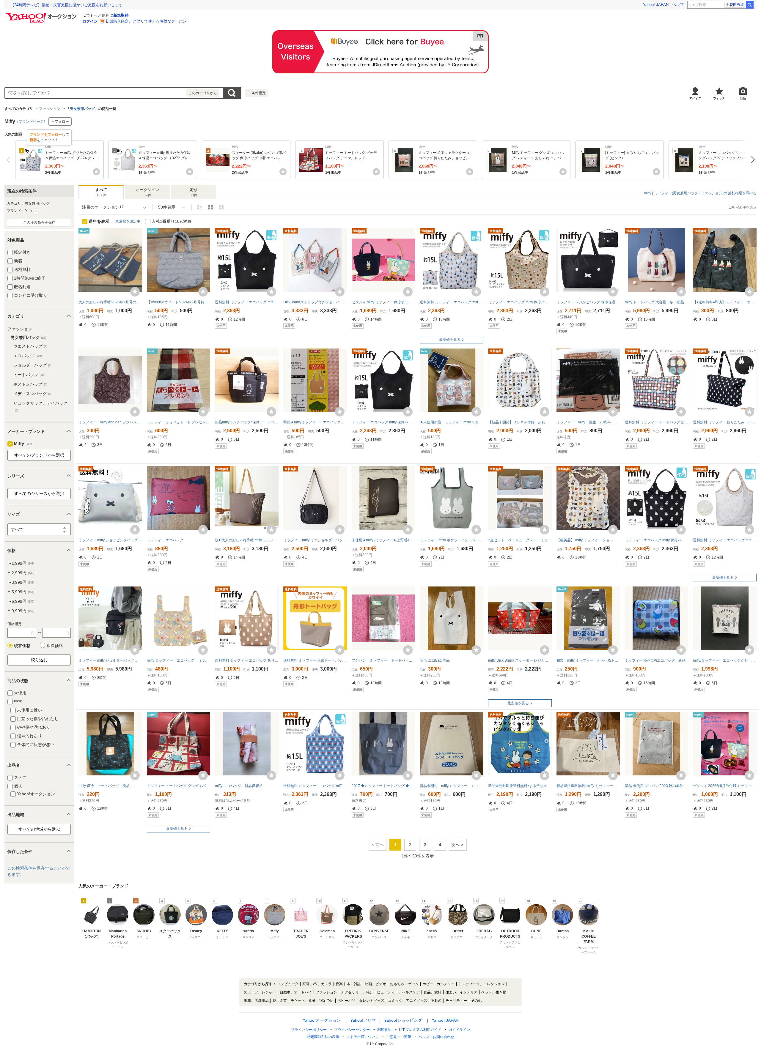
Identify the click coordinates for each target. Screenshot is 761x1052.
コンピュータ (287, 984)
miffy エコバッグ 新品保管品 (238, 786)
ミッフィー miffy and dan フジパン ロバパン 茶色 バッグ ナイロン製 (110, 422)
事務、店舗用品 (256, 1001)
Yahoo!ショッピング (403, 1020)
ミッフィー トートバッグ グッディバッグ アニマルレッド (178, 786)
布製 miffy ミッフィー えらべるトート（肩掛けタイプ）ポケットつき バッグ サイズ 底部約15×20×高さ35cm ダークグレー (588, 660)
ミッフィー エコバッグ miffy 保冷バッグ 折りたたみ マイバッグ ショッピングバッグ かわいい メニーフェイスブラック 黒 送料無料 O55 (656, 540)
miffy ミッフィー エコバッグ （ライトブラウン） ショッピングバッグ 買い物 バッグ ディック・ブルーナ (178, 660)
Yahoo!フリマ (363, 1020)
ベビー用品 (346, 1001)
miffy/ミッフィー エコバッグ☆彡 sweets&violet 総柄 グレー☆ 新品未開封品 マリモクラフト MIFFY (725, 660)
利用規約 (384, 1030)
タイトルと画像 (199, 207)
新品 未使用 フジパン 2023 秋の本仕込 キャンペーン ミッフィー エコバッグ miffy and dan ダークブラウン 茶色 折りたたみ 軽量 (656, 786)
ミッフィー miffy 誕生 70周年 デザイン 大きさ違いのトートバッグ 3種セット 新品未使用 (588, 422)
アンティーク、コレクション (481, 984)
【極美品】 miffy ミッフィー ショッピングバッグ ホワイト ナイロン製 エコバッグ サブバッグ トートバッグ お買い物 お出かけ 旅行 (588, 540)
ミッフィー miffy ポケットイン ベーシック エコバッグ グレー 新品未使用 (451, 540)
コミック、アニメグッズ (407, 1001)
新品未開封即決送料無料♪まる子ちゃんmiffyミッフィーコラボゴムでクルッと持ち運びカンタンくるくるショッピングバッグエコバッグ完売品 (520, 786)
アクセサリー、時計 (357, 992)
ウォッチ (719, 98)
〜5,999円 (20, 591)
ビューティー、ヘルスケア (398, 992)
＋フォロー (60, 121)
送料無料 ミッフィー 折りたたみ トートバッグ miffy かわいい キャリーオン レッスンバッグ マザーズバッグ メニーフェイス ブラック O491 (725, 422)
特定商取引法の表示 (323, 1037)
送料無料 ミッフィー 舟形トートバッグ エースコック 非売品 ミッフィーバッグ (315, 660)
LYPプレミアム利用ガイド (420, 1030)
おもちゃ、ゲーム (404, 984)
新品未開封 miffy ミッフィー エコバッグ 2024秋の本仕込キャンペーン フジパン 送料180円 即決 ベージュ (451, 786)
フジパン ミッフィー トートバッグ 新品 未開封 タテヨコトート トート (383, 660)
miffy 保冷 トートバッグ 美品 (104, 786)
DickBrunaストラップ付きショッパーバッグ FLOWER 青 (315, 302)
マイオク (695, 98)
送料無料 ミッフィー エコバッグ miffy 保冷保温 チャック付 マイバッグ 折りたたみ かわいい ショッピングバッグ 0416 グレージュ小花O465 (725, 540)
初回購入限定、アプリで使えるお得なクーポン (146, 21)
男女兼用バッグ (82, 109)
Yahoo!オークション (322, 1020)
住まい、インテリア (461, 992)
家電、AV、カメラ (317, 984)
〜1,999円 (20, 563)
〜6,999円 (20, 601)
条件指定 (256, 93)
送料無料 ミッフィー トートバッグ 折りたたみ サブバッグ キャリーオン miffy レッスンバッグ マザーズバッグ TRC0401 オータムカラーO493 (656, 422)
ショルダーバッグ (32, 365)
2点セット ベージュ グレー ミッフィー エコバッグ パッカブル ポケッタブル (520, 540)
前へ (9, 160)
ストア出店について (363, 1037)
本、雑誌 (354, 984)
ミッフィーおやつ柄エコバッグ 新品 (655, 660)
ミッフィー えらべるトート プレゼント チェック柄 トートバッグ (178, 422)
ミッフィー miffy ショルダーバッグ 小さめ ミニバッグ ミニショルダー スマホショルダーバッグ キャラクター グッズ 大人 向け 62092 (110, 660)
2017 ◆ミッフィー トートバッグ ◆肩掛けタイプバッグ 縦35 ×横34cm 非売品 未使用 (383, 786)
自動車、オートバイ (296, 992)
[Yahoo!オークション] (41, 15)
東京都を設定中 (127, 221)
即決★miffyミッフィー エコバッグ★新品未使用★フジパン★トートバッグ (315, 422)
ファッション (49, 109)
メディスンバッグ (32, 393)
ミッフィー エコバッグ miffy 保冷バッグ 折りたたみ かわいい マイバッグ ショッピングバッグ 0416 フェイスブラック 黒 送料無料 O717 (383, 422)
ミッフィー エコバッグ (165, 540)
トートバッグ (29, 374)
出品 (743, 98)
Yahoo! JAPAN (656, 4)
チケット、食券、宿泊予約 (312, 1001)
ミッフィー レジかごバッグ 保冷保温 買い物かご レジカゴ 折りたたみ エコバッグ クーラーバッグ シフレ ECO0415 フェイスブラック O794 (588, 302)
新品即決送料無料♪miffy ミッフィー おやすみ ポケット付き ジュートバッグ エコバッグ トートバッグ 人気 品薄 (588, 786)
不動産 (436, 1001)
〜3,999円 (20, 582)
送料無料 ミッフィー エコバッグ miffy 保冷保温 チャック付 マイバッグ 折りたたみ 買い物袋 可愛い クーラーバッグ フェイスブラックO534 (247, 302)
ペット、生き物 (493, 992)
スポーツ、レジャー (260, 992)
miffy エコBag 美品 (435, 660)
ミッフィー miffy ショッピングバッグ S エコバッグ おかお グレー (110, 540)
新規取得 (121, 15)
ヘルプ (678, 4)
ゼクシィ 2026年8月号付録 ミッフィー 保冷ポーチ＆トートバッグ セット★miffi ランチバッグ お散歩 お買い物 (725, 786)
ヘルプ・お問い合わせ (436, 1037)
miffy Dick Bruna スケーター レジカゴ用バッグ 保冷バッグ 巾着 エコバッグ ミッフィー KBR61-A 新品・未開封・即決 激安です (520, 660)
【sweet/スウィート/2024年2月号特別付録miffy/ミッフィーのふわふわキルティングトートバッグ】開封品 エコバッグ (178, 302)
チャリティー (456, 1001)
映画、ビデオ (375, 984)
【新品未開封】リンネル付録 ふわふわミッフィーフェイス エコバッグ (520, 422)
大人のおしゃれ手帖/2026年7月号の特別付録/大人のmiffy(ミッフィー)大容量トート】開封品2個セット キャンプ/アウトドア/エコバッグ (110, 302)
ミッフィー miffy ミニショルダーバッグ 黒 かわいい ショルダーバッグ (315, 540)
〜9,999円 (20, 610)
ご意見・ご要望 (398, 1037)
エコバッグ (27, 355)
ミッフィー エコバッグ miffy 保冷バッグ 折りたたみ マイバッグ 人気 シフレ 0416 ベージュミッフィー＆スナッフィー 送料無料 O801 (520, 302)
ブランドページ (31, 121)
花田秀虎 (736, 5)
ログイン (90, 21)
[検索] (750, 5)
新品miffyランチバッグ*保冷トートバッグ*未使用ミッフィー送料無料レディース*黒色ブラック (247, 422)
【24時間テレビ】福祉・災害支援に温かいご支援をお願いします (66, 5)
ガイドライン (459, 1030)
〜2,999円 (20, 572)
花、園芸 (280, 1001)
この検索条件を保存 (39, 222)
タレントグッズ (371, 1001)
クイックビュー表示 (221, 207)
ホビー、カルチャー (438, 984)
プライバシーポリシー (309, 1030)
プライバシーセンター (352, 1030)
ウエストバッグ (30, 346)
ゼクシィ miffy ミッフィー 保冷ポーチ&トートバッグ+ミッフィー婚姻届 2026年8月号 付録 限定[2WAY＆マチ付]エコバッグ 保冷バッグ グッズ (383, 302)
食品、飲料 (432, 992)
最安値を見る (449, 339)
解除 (36, 210)
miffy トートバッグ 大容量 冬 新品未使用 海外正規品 (656, 302)
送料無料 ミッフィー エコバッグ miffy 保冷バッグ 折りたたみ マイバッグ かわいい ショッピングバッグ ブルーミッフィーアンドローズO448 (315, 786)
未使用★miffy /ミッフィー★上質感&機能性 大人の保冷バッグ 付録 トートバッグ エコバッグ (383, 540)
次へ (751, 160)
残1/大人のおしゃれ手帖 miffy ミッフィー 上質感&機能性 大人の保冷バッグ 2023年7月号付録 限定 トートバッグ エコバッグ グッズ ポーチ (247, 540)
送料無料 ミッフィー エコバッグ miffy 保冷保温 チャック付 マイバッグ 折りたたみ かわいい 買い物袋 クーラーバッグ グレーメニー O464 (451, 302)
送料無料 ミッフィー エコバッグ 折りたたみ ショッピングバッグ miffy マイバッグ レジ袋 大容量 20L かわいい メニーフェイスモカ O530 (247, 660)
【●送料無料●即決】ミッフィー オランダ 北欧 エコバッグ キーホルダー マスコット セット (725, 302)
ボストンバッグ (30, 384)
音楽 (339, 984)
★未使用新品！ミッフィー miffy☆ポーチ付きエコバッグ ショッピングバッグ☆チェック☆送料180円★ (451, 422)
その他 (476, 1001)
